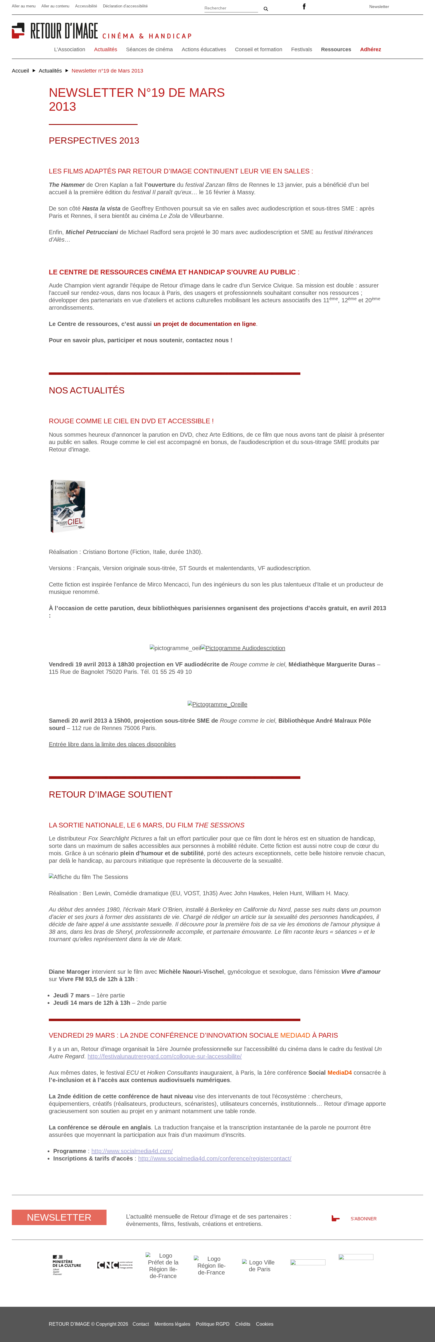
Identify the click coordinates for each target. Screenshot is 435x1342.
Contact (141, 1324)
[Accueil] (57, 36)
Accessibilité (86, 6)
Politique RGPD (213, 1324)
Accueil (20, 71)
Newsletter (379, 6)
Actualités (105, 49)
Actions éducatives (204, 49)
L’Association (69, 49)
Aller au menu (24, 6)
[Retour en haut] (421, 1327)
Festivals (301, 49)
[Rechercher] (231, 7)
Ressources (336, 49)
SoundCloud (348, 6)
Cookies (264, 1324)
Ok (266, 9)
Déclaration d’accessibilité (125, 6)
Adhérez (370, 49)
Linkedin (319, 6)
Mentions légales (172, 1324)
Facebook (304, 6)
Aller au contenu (55, 6)
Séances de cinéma (149, 49)
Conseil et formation (258, 49)
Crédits (242, 1324)
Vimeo (333, 6)
